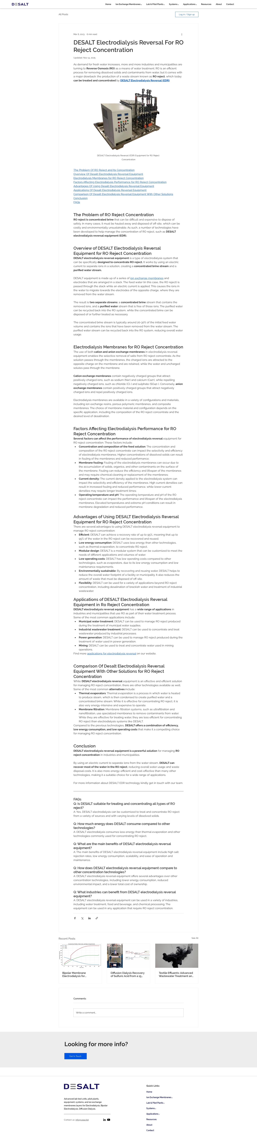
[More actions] (182, 34)
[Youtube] (108, 1119)
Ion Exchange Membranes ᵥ (159, 1097)
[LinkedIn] (104, 1119)
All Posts (63, 14)
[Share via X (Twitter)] (82, 918)
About (149, 1125)
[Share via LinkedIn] (89, 918)
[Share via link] (96, 918)
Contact (150, 1130)
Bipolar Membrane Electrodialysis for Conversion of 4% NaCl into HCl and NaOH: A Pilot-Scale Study (79, 974)
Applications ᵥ (153, 1114)
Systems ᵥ (151, 1108)
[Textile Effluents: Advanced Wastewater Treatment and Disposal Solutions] (176, 956)
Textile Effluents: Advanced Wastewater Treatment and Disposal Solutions (176, 974)
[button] (128, 4)
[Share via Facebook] (74, 918)
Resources (151, 1119)
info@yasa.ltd (82, 1120)
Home (149, 1092)
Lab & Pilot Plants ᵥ (155, 1103)
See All (195, 938)
